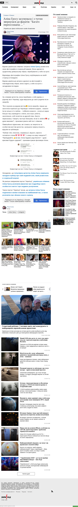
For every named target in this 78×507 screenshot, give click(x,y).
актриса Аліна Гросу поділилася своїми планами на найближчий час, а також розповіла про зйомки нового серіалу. (25, 192)
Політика (44, 7)
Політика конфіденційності (7, 491)
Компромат (15, 7)
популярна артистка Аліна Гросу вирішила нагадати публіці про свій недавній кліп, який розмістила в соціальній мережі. (25, 175)
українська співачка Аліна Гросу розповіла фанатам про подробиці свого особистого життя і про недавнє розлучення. (25, 183)
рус (7, 2)
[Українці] (39, 2)
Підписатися (43, 91)
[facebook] (40, 61)
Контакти (30, 491)
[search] (76, 2)
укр (2, 2)
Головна (5, 7)
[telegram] (43, 61)
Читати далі (26, 474)
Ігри (34, 7)
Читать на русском (42, 15)
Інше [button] (72, 7)
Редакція (24, 491)
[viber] (46, 61)
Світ (63, 7)
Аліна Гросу (35, 66)
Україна (53, 7)
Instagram (21, 212)
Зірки (24, 7)
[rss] (72, 3)
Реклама (18, 491)
